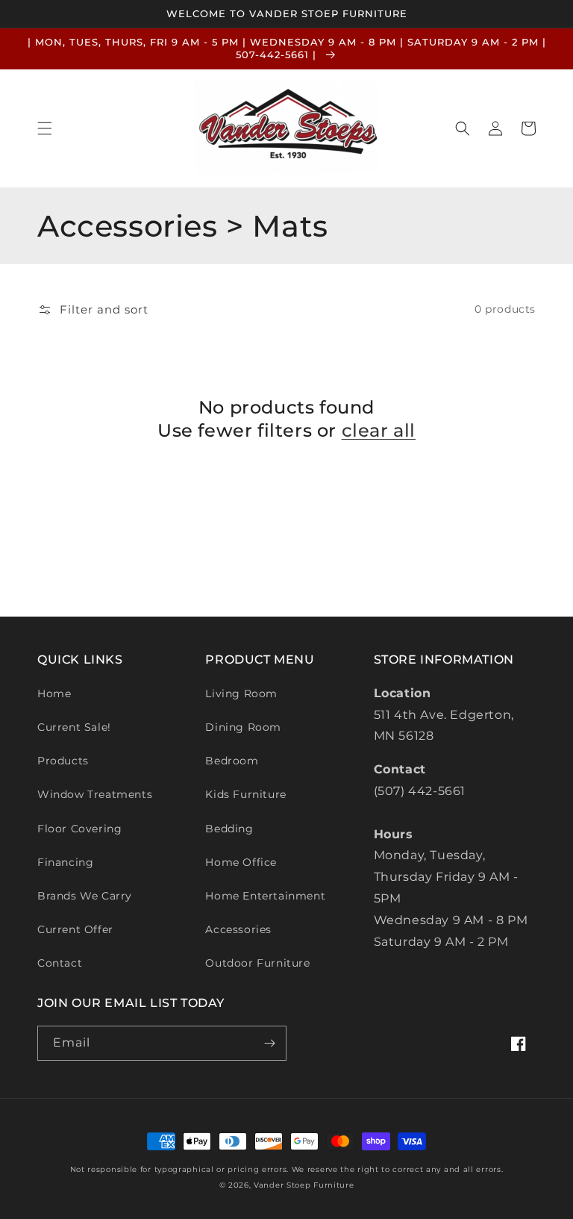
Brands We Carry (84, 895)
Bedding (229, 828)
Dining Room (243, 727)
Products (63, 760)
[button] (44, 128)
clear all (379, 430)
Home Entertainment (265, 895)
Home (54, 693)
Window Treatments (94, 794)
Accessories (238, 929)
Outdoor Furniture (257, 963)
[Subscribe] (269, 1043)
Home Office (241, 862)
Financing (65, 862)
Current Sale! (74, 727)
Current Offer (75, 929)
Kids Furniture (245, 794)
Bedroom (231, 760)
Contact (59, 963)
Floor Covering (79, 828)
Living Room (241, 693)
